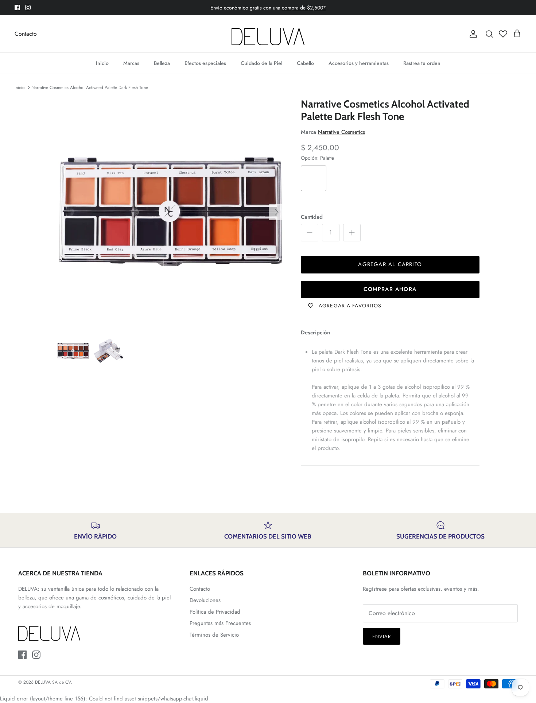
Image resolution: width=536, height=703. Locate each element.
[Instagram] (28, 7)
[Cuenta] (472, 34)
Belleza (162, 63)
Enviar (381, 636)
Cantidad (312, 217)
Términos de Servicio (214, 635)
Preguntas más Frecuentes (220, 623)
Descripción (315, 333)
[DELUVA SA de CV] (268, 34)
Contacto (26, 34)
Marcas (131, 63)
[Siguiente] (277, 212)
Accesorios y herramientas (359, 63)
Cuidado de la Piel (261, 63)
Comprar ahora (390, 289)
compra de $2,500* (304, 7)
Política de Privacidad (215, 612)
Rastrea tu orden (421, 63)
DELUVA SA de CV (53, 682)
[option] (171, 212)
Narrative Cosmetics (341, 132)
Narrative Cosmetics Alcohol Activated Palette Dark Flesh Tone (89, 87)
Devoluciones (205, 600)
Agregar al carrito (390, 264)
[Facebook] (17, 7)
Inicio (102, 63)
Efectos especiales (205, 63)
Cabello (305, 63)
